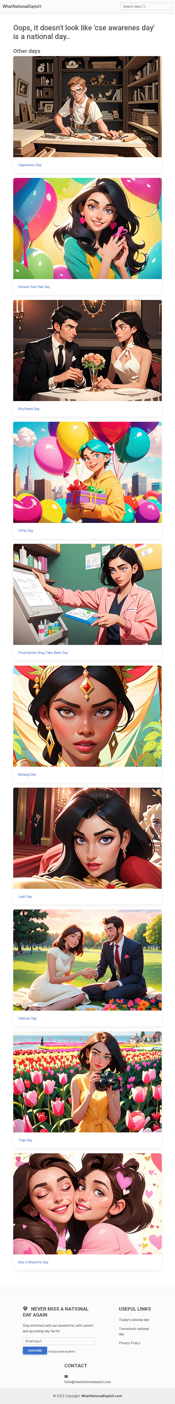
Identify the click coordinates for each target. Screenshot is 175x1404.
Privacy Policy (129, 1343)
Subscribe (35, 1350)
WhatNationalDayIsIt (22, 6)
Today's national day (134, 1320)
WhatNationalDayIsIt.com (101, 1396)
